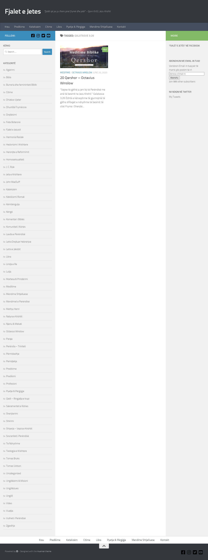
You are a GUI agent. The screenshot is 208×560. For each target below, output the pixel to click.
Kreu (7, 26)
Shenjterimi (12, 413)
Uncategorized (13, 473)
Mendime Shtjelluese (101, 26)
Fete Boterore (13, 122)
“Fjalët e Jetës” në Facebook (184, 45)
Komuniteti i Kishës (16, 226)
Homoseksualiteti (15, 159)
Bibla (8, 77)
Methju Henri (13, 309)
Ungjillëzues (12, 488)
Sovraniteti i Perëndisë (17, 436)
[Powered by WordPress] (17, 551)
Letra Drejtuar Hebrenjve (18, 241)
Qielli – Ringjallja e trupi (17, 398)
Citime (48, 26)
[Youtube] (48, 36)
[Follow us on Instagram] (38, 36)
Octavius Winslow (82, 72)
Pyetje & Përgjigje (75, 26)
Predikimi (11, 376)
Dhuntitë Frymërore (16, 107)
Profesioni (11, 383)
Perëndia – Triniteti (16, 346)
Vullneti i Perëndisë (16, 518)
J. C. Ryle (10, 167)
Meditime (65, 72)
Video (9, 503)
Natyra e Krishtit (14, 316)
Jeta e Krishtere (14, 174)
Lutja (8, 271)
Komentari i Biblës (15, 219)
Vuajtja (9, 510)
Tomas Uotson (13, 465)
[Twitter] (43, 36)
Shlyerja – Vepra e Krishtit (19, 428)
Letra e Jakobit (13, 249)
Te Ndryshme (13, 443)
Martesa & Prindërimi (17, 279)
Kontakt (121, 26)
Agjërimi (10, 69)
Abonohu (174, 78)
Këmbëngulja (13, 204)
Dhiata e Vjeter (13, 99)
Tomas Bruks (13, 458)
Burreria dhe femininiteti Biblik (21, 84)
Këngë (9, 211)
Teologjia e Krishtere (16, 451)
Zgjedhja (10, 525)
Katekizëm (35, 26)
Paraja (9, 338)
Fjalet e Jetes (23, 11)
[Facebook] (33, 36)
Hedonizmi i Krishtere (17, 144)
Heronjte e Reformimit (17, 152)
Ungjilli (9, 495)
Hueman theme (44, 551)
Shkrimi (10, 421)
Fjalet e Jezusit (13, 129)
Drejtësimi (11, 114)
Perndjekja (11, 361)
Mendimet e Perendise (18, 301)
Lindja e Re (11, 264)
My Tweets (174, 96)
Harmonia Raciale (15, 137)
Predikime (19, 26)
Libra (59, 26)
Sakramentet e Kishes (17, 406)
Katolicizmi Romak (15, 196)
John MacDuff (13, 181)
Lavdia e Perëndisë (15, 234)
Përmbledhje (12, 353)
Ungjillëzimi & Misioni (17, 480)
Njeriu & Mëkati (14, 323)
